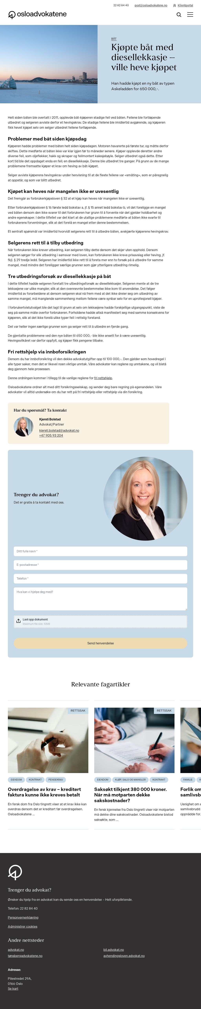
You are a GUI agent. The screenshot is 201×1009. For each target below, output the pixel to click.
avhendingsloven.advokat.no (124, 956)
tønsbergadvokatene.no (25, 956)
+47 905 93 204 (51, 435)
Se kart (13, 989)
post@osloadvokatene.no (151, 5)
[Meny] (190, 14)
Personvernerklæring (23, 917)
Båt (114, 38)
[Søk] (179, 14)
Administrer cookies (22, 926)
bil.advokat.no (113, 950)
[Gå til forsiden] (37, 14)
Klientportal (185, 5)
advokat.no (16, 950)
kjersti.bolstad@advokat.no (59, 430)
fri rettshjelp (103, 378)
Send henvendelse (100, 643)
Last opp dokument (35, 619)
